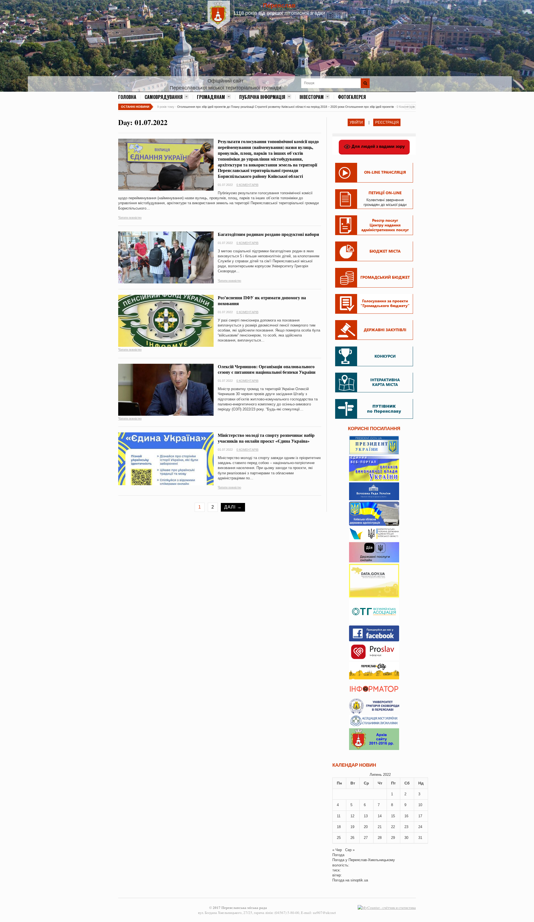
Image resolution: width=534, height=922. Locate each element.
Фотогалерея (352, 97)
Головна (127, 97)
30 (406, 838)
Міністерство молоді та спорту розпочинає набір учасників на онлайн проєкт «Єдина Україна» (266, 438)
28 (380, 838)
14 (380, 816)
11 (338, 816)
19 (352, 827)
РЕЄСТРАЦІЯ (387, 122)
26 (352, 838)
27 (366, 838)
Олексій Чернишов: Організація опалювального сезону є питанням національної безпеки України (266, 369)
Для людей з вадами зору (377, 146)
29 (393, 838)
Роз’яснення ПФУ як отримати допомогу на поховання (262, 300)
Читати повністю (130, 217)
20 (366, 827)
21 (380, 827)
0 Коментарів (247, 184)
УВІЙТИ (356, 122)
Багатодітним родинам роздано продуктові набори (268, 234)
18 (339, 827)
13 (366, 816)
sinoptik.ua (359, 880)
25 (339, 838)
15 (393, 816)
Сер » (350, 850)
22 (393, 827)
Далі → (233, 507)
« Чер (337, 850)
